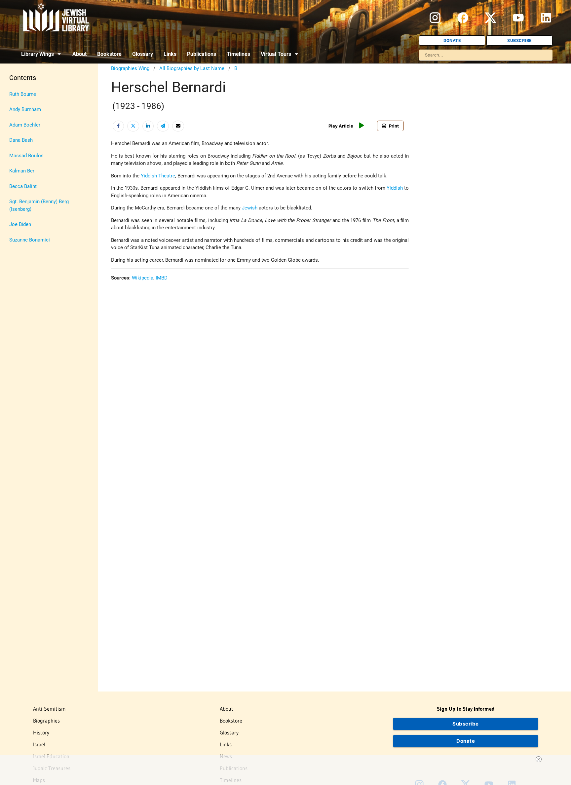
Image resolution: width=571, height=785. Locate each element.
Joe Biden (20, 224)
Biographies (46, 720)
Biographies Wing (130, 68)
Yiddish (395, 188)
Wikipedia (142, 278)
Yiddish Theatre (158, 176)
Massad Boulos (26, 156)
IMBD (162, 278)
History (41, 732)
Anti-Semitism (49, 708)
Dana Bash (21, 140)
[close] (539, 759)
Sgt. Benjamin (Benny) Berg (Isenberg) (39, 205)
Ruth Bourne (22, 94)
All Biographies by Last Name (191, 68)
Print (394, 126)
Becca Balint (23, 186)
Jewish (249, 208)
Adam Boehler (24, 125)
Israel (39, 744)
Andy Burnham (25, 109)
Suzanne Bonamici (29, 240)
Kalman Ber (21, 171)
